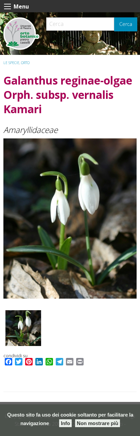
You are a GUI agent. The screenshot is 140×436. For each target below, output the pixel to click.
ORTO (25, 62)
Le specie (11, 62)
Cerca (125, 24)
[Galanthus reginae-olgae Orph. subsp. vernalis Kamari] (70, 218)
